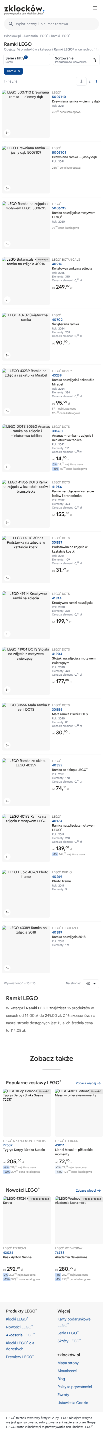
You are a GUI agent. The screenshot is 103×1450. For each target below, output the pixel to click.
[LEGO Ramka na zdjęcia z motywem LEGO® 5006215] (26, 225)
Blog (61, 1379)
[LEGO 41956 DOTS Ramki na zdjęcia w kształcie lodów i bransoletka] (26, 504)
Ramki (11, 71)
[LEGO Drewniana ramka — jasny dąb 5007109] (26, 169)
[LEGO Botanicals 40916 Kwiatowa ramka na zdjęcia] (26, 281)
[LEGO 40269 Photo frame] (26, 894)
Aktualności (67, 1371)
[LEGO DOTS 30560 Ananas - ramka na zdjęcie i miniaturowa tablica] (26, 448)
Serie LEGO (68, 1332)
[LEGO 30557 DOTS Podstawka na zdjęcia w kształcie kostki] (26, 559)
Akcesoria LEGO (36, 36)
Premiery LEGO (20, 1356)
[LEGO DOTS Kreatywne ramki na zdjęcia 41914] (26, 615)
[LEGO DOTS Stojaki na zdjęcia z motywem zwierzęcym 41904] (26, 671)
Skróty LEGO (69, 1340)
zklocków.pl (12, 36)
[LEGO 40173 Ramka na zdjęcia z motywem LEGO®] (26, 838)
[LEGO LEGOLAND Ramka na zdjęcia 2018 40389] (26, 949)
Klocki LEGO (17, 1318)
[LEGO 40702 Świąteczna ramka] (26, 337)
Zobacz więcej (86, 1083)
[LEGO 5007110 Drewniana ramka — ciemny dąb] (26, 114)
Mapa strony (68, 1363)
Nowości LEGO (19, 1326)
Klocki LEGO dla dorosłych (20, 1345)
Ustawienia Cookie (73, 1403)
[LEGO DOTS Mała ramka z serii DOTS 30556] (26, 726)
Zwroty (63, 1395)
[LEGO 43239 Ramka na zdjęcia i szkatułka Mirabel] (26, 392)
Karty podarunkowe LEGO (74, 1322)
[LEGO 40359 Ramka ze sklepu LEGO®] (26, 782)
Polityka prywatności (75, 1387)
